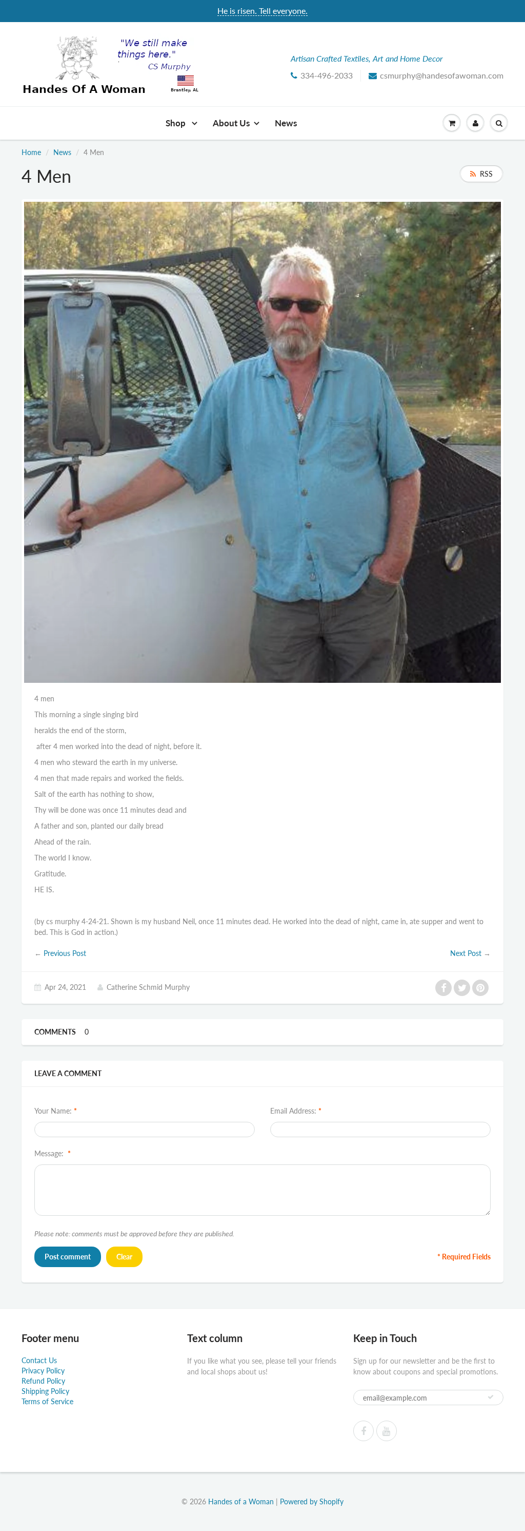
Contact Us (39, 1360)
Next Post (465, 953)
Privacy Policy (43, 1370)
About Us (231, 123)
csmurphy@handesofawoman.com (441, 75)
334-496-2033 (326, 75)
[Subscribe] (490, 1397)
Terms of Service (47, 1401)
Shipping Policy (45, 1391)
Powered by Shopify (312, 1501)
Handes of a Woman (241, 1501)
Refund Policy (43, 1380)
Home (31, 152)
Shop (177, 123)
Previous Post (65, 953)
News (286, 123)
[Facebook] (363, 1431)
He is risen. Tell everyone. (262, 10)
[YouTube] (386, 1431)
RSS (486, 173)
